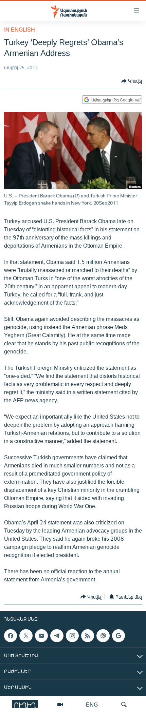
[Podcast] (102, 635)
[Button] (131, 81)
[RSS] (87, 635)
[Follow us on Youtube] (41, 635)
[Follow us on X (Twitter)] (25, 635)
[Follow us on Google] (118, 635)
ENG (92, 704)
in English (19, 29)
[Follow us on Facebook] (10, 635)
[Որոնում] (124, 704)
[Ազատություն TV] (60, 704)
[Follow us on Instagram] (72, 635)
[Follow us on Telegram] (56, 635)
